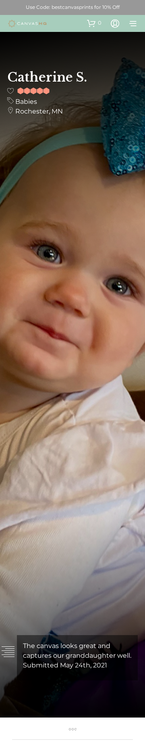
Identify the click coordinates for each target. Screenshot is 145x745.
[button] (94, 23)
